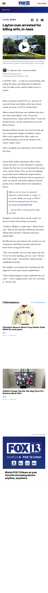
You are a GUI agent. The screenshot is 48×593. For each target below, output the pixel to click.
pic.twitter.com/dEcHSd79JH (20, 204)
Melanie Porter (16, 70)
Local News (9, 20)
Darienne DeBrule (29, 70)
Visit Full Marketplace (38, 302)
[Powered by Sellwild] (42, 434)
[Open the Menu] (4, 3)
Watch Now (41, 3)
